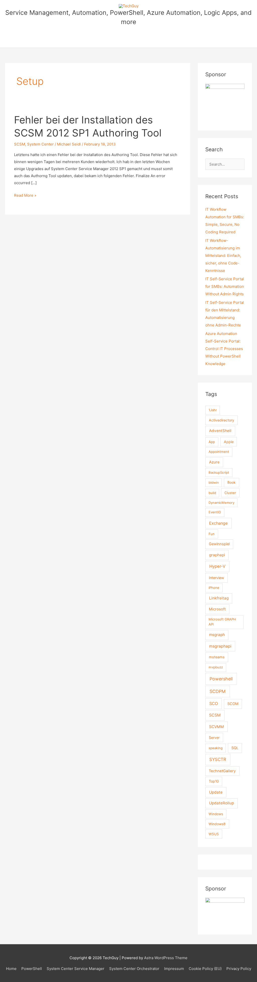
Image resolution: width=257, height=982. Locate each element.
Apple (229, 442)
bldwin (214, 482)
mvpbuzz (216, 667)
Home (11, 968)
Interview (216, 578)
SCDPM (218, 691)
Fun (212, 534)
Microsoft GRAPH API (222, 621)
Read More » (25, 196)
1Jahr (213, 410)
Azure (214, 462)
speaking (216, 748)
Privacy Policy (238, 968)
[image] (224, 912)
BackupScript (219, 472)
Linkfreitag (219, 598)
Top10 (214, 781)
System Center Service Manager (75, 968)
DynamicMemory (221, 503)
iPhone (214, 588)
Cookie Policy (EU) (205, 968)
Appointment (219, 452)
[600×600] (224, 103)
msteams (217, 657)
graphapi (217, 554)
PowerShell (31, 968)
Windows (216, 814)
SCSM (19, 144)
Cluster (230, 493)
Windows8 (217, 824)
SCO (213, 703)
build (212, 493)
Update (216, 792)
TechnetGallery (222, 771)
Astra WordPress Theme (165, 957)
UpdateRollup (221, 803)
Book (231, 482)
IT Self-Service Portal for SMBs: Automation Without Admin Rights (224, 286)
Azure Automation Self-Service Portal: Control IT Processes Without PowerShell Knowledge (224, 348)
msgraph (217, 634)
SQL (234, 748)
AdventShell (220, 430)
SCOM (232, 704)
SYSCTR (217, 759)
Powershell (221, 678)
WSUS (214, 834)
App (212, 442)
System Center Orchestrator (134, 968)
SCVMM (216, 726)
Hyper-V (217, 566)
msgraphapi (220, 646)
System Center (40, 144)
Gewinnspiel (219, 544)
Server (214, 737)
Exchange (218, 523)
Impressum (174, 968)
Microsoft (217, 609)
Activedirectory (221, 420)
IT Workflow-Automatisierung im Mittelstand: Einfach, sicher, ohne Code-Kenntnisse (223, 255)
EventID (215, 512)
